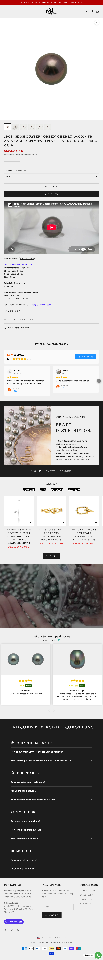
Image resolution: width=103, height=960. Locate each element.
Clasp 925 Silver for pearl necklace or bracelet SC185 (84, 534)
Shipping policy (86, 895)
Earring (74, 489)
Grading (66, 471)
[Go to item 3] (23, 126)
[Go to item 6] (47, 126)
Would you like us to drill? (15, 171)
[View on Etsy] (9, 371)
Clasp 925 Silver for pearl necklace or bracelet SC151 (51, 534)
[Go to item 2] (15, 126)
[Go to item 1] (7, 126)
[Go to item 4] (31, 126)
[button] (4, 381)
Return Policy (86, 903)
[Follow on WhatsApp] (18, 930)
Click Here (76, 2)
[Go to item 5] (39, 126)
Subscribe (51, 915)
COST (36, 471)
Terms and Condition (89, 890)
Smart (50, 471)
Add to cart (51, 186)
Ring (43, 489)
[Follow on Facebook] (5, 930)
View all (51, 556)
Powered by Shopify (61, 943)
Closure (29, 489)
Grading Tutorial (27, 258)
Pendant (57, 489)
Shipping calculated (21, 154)
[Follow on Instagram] (12, 930)
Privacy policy (86, 899)
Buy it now (51, 194)
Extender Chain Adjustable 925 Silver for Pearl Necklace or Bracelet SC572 (19, 536)
